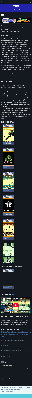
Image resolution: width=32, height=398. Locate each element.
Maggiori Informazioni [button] (8, 391)
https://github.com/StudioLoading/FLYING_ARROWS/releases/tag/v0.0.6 (16, 334)
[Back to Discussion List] (1, 2)
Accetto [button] (16, 396)
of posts (15, 2)
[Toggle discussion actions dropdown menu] (30, 2)
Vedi (13, 294)
